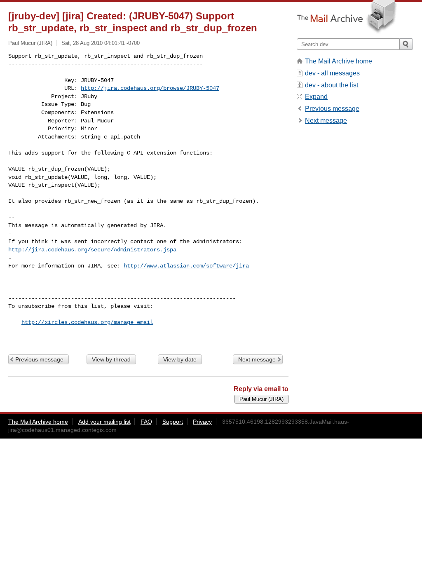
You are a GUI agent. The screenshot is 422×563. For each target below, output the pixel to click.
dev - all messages (332, 73)
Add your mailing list (104, 421)
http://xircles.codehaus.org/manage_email (87, 322)
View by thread (111, 359)
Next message (257, 359)
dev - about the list (331, 85)
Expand (316, 96)
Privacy (202, 421)
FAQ (146, 421)
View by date (180, 359)
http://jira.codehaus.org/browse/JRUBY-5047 (150, 88)
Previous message (39, 359)
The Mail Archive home (338, 61)
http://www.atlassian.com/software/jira (186, 266)
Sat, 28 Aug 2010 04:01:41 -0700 (100, 43)
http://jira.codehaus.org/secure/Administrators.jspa (92, 249)
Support (172, 421)
